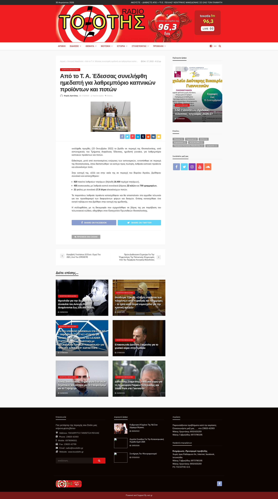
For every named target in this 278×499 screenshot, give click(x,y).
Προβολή (158, 46)
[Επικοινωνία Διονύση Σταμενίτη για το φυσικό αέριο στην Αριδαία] (139, 338)
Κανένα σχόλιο (98, 96)
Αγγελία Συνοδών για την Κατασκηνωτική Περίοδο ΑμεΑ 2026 (147, 440)
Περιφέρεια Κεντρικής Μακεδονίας (188, 146)
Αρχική (61, 46)
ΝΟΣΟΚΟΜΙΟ (196, 142)
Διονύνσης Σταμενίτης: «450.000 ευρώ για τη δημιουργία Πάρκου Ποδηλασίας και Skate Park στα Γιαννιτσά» (138, 385)
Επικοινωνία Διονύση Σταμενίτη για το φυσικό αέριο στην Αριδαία (136, 346)
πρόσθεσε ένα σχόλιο (87, 237)
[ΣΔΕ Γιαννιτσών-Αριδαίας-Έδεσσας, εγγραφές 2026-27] (197, 93)
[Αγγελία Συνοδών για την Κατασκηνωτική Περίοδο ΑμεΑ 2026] (120, 443)
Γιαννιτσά (191, 139)
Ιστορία (121, 46)
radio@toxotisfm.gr (74, 448)
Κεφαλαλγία (180, 142)
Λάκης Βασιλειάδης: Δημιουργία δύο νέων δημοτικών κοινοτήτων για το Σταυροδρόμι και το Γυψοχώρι (82, 385)
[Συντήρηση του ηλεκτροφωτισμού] (120, 457)
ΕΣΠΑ (203, 139)
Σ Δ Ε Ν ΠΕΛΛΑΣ (182, 105)
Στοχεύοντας (139, 46)
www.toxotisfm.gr (76, 452)
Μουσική (105, 46)
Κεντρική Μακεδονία (70, 69)
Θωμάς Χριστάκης (71, 96)
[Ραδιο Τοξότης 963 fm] (125, 23)
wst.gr (149, 495)
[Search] (219, 46)
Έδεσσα (178, 139)
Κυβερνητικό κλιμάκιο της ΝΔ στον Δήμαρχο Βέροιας (144, 426)
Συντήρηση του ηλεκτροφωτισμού (143, 454)
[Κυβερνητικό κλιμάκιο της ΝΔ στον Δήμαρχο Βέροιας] (120, 429)
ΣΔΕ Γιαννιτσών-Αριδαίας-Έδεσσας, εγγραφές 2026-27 (194, 111)
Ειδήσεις (74, 46)
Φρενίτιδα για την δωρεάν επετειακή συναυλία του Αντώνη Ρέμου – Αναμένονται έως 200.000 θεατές (79, 304)
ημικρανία (212, 146)
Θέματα (90, 46)
